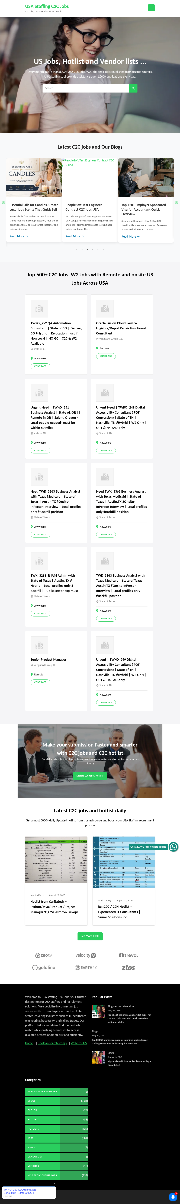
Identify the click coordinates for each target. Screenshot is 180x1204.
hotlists (33, 1129)
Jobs (31, 1138)
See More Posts (90, 936)
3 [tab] (87, 249)
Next (176, 202)
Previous (3, 202)
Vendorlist (119, 1006)
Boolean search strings (52, 1043)
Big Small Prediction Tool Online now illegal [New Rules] (129, 1063)
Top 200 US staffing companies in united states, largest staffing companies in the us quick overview (120, 1042)
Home (29, 1043)
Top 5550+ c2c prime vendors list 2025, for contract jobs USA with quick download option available (129, 1018)
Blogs (111, 1006)
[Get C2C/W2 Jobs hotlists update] (173, 847)
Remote (104, 348)
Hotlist (33, 1120)
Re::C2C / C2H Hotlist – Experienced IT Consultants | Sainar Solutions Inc (119, 912)
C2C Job (32, 1110)
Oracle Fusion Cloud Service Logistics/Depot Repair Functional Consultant (121, 328)
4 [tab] (92, 249)
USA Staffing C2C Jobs (47, 6)
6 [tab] (103, 249)
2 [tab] (82, 249)
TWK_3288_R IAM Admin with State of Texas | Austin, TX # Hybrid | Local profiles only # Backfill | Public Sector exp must (54, 583)
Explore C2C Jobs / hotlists (90, 776)
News (31, 1147)
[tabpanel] (34, 200)
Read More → (19, 236)
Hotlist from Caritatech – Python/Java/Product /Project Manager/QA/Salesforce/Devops (54, 907)
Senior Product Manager (48, 660)
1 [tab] (77, 249)
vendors (129, 1006)
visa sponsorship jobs (42, 1175)
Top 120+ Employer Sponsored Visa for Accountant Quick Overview (88, 209)
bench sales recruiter (42, 1092)
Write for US (79, 1043)
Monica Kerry (37, 895)
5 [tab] (98, 249)
